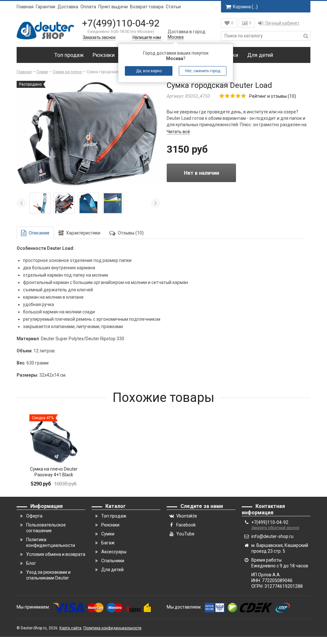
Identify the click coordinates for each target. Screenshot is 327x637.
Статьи (173, 6)
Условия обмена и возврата (55, 554)
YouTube (185, 533)
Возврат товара (147, 6)
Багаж (108, 542)
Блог (31, 563)
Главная (25, 6)
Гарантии (45, 6)
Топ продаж (69, 55)
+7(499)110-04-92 (121, 23)
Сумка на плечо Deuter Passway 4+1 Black (54, 471)
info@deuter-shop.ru (272, 536)
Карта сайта (70, 628)
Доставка (67, 6)
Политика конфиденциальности (112, 628)
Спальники (112, 560)
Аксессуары (113, 551)
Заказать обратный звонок (275, 528)
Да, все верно (149, 71)
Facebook (186, 524)
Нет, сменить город (202, 71)
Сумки (107, 533)
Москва (176, 37)
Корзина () (245, 6)
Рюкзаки (104, 55)
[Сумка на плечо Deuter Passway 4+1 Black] (53, 438)
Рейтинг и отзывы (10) (272, 96)
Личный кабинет (282, 23)
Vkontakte (186, 515)
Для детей (260, 55)
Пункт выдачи (113, 6)
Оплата (88, 6)
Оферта (34, 515)
